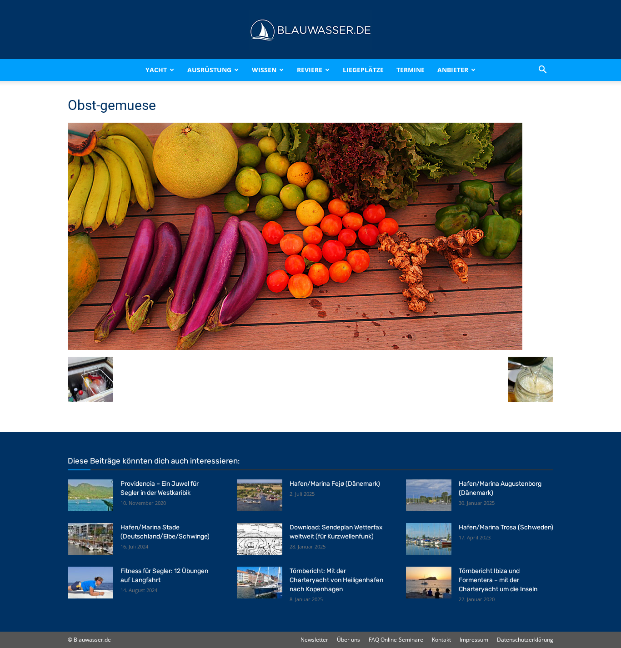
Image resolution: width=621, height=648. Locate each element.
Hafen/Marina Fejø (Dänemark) (335, 484)
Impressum (474, 639)
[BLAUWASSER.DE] (310, 30)
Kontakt (441, 639)
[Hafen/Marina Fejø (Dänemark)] (259, 495)
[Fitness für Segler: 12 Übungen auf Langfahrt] (90, 582)
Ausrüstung (209, 69)
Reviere (309, 69)
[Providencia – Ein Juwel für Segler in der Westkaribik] (90, 495)
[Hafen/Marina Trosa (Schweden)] (428, 539)
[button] (542, 70)
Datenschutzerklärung (525, 639)
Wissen (264, 69)
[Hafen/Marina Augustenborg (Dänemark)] (428, 495)
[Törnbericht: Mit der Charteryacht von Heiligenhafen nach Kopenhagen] (259, 582)
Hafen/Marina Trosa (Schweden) (506, 527)
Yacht (156, 69)
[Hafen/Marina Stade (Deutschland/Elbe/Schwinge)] (90, 539)
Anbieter (452, 69)
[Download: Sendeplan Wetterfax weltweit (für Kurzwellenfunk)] (259, 539)
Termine (410, 69)
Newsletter (314, 639)
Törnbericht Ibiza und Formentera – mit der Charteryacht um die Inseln (498, 580)
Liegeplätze (363, 69)
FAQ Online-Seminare (396, 639)
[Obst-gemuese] (295, 347)
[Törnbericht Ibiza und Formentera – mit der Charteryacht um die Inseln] (428, 582)
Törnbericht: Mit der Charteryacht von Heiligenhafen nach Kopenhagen (336, 580)
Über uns (348, 639)
